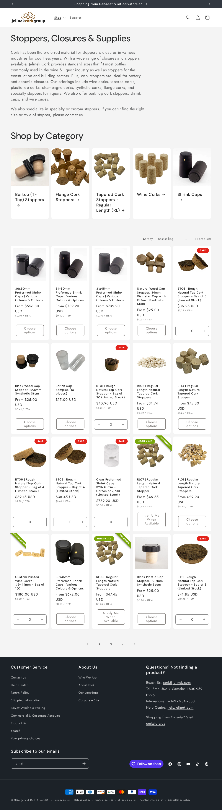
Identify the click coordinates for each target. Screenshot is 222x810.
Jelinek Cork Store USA (34, 800)
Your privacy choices (25, 738)
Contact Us (18, 677)
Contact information (151, 800)
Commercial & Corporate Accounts (35, 715)
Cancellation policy (179, 800)
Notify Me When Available (152, 519)
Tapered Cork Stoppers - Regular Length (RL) (110, 202)
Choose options (30, 330)
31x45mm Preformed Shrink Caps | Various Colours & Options (110, 294)
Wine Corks (148, 194)
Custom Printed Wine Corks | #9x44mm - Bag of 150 (29, 582)
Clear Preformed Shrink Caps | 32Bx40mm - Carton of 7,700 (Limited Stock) (108, 487)
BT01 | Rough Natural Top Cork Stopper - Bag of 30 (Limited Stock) (110, 391)
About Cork (86, 685)
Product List (19, 723)
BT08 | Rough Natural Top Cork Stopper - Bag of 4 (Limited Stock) (70, 485)
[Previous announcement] (12, 4)
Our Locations (88, 692)
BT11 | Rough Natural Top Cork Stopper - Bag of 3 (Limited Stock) (192, 582)
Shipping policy (127, 800)
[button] (59, 17)
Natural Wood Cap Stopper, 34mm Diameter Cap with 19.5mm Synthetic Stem (151, 296)
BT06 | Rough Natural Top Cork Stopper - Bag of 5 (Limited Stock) (192, 294)
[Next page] (134, 644)
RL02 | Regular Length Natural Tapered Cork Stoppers (148, 391)
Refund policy (82, 800)
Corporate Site (88, 700)
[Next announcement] (209, 4)
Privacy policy (62, 800)
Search (16, 731)
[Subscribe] (84, 763)
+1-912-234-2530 (181, 701)
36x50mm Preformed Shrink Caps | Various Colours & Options (29, 294)
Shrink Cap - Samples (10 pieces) (65, 390)
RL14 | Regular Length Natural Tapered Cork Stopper (189, 391)
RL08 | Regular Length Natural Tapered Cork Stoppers (107, 582)
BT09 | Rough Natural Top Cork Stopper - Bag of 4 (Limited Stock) (29, 485)
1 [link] (87, 644)
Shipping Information (26, 700)
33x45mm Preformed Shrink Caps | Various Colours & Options (70, 582)
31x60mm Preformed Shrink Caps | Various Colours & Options (70, 294)
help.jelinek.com (181, 707)
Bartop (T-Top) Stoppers (29, 197)
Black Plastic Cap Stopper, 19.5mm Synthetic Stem (150, 580)
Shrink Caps (190, 194)
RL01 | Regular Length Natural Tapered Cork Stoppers (189, 485)
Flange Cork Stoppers (68, 197)
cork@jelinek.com (177, 682)
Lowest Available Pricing (28, 708)
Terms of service (104, 800)
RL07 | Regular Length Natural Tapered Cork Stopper (148, 485)
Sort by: (148, 239)
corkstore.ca (155, 723)
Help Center (19, 685)
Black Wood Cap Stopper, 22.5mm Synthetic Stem (28, 390)
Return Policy (20, 692)
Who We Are (87, 677)
